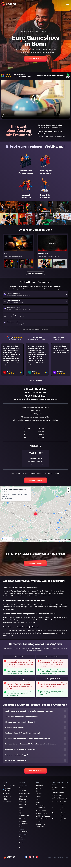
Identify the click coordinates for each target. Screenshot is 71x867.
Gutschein (6, 793)
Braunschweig (24, 793)
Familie (38, 796)
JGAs (37, 799)
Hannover (22, 804)
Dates (38, 802)
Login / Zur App (9, 785)
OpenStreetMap (64, 539)
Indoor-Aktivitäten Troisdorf (42, 820)
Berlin (21, 788)
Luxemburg (23, 832)
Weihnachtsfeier (42, 813)
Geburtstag (40, 805)
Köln (21, 813)
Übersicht (39, 785)
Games (38, 788)
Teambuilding (41, 810)
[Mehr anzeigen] (12, 368)
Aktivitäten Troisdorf (43, 816)
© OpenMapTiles (51, 539)
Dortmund (23, 796)
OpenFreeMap (43, 539)
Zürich (21, 847)
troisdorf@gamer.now (60, 798)
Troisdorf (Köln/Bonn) (23, 822)
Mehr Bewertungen (35, 380)
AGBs (5, 799)
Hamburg (22, 802)
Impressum (7, 802)
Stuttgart (22, 818)
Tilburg (21, 837)
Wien (21, 842)
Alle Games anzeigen (35, 273)
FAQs (46, 329)
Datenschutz (7, 796)
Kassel (21, 807)
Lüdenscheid (24, 816)
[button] (36, 510)
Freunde (39, 794)
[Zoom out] (68, 491)
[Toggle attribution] (69, 540)
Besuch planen (35, 59)
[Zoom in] (68, 488)
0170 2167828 (57, 795)
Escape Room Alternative (41, 825)
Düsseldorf (23, 799)
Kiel (20, 810)
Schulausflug (40, 808)
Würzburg (22, 826)
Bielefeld (22, 791)
